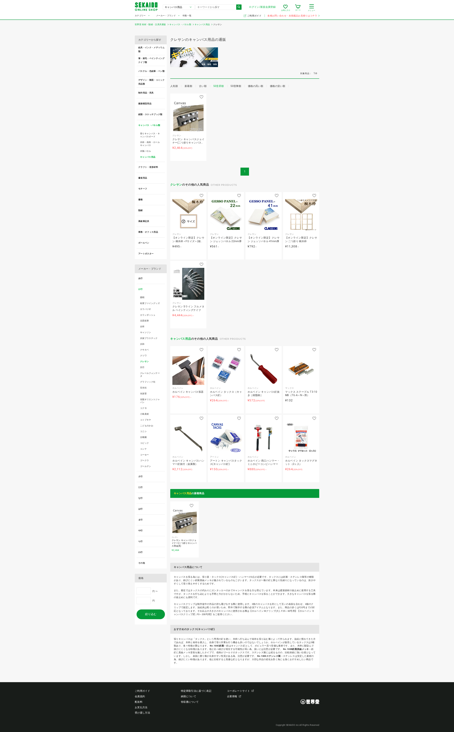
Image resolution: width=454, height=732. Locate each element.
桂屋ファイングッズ (150, 303)
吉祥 (142, 326)
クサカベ (144, 350)
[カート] (298, 7)
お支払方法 (141, 707)
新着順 (188, 86)
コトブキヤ (145, 420)
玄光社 (143, 387)
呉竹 (142, 367)
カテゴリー (140, 15)
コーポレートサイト (238, 690)
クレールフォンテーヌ (150, 374)
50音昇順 (218, 86)
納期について (188, 696)
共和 (142, 344)
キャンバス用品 (180, 338)
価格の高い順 (255, 86)
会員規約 (140, 696)
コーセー (144, 455)
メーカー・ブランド (166, 15)
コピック (144, 443)
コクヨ (143, 408)
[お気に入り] (285, 7)
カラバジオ (145, 309)
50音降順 (236, 86)
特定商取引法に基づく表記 (196, 690)
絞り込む (150, 614)
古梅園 (143, 437)
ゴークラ (144, 460)
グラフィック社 (147, 382)
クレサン (176, 184)
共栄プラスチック (149, 338)
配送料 (138, 701)
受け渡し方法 (142, 712)
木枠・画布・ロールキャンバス (150, 144)
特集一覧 (187, 15)
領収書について (190, 701)
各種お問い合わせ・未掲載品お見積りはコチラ (292, 15)
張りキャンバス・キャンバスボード (150, 135)
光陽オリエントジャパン (150, 401)
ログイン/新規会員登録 (262, 6)
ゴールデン (145, 466)
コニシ (143, 431)
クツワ (143, 355)
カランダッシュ (147, 315)
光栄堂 (143, 393)
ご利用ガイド (254, 15)
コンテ (143, 449)
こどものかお (146, 425)
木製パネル (145, 151)
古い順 (203, 86)
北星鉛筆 (144, 320)
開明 (142, 297)
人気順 (174, 86)
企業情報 (232, 696)
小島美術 (144, 414)
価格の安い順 (277, 86)
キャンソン (145, 332)
